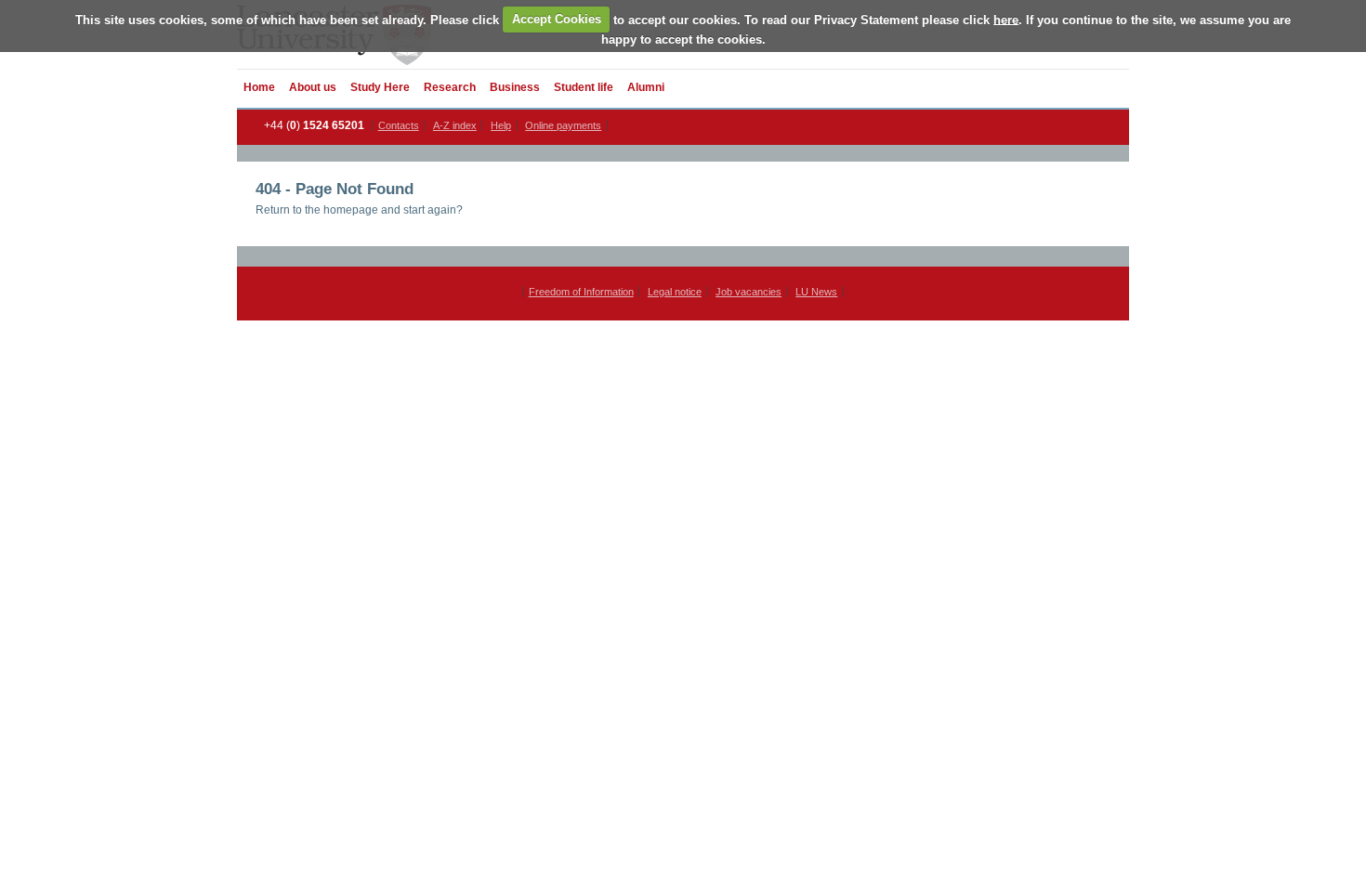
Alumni (645, 87)
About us (312, 87)
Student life (583, 87)
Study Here (380, 87)
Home (259, 87)
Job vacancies (749, 291)
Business (515, 87)
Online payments (563, 125)
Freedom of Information (581, 291)
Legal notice (675, 291)
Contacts (398, 125)
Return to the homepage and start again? (359, 209)
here (1005, 19)
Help (501, 125)
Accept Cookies (556, 19)
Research (450, 87)
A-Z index (455, 125)
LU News (816, 291)
